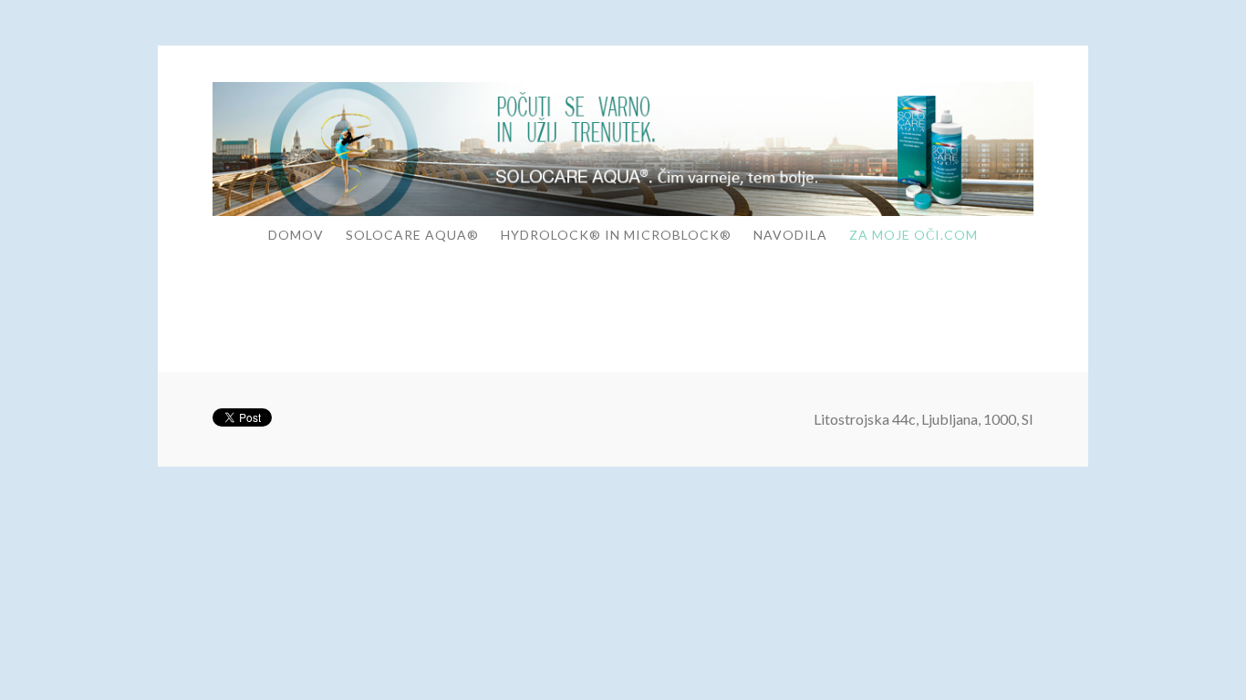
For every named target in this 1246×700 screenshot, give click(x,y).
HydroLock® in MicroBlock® (616, 234)
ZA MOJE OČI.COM (913, 234)
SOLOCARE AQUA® (412, 234)
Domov (296, 234)
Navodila (790, 234)
